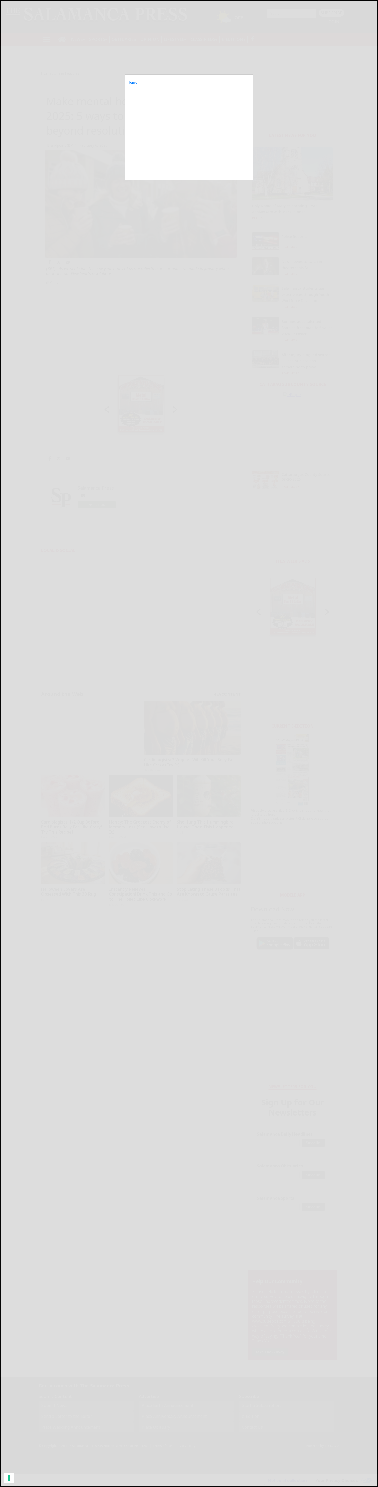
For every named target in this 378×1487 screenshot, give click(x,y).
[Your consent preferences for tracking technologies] (9, 1478)
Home (132, 82)
